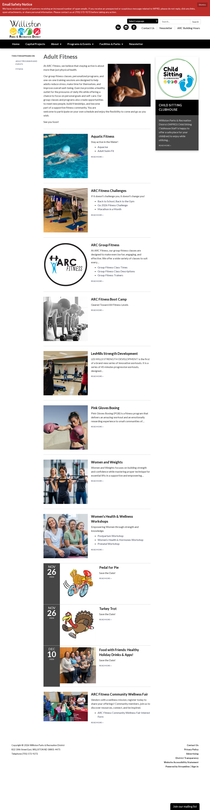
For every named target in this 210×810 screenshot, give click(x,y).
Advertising (192, 753)
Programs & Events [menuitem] (79, 43)
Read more (97, 157)
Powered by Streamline (178, 766)
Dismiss (202, 4)
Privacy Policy (191, 749)
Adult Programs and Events (26, 62)
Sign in (195, 766)
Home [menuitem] (16, 43)
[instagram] (126, 29)
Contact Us (148, 28)
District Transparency (187, 758)
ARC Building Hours (188, 28)
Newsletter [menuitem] (136, 43)
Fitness (19, 69)
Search (195, 22)
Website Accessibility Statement (181, 762)
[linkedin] (118, 29)
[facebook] (134, 29)
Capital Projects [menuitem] (35, 43)
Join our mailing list (185, 806)
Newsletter (165, 28)
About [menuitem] (55, 43)
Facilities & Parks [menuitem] (110, 43)
